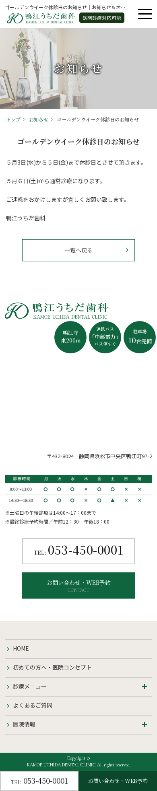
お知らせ (38, 119)
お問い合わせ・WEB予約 (79, 585)
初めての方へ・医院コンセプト (52, 667)
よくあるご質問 (32, 705)
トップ (13, 119)
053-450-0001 (78, 551)
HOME (21, 648)
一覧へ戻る (78, 250)
